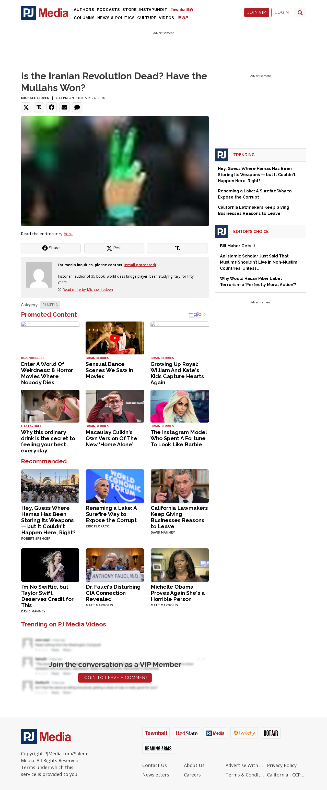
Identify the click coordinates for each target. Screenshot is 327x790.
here (68, 234)
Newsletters (155, 775)
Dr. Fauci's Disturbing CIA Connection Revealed (113, 593)
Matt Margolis (99, 605)
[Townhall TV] (184, 9)
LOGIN (282, 12)
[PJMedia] (44, 12)
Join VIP (257, 12)
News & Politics (116, 18)
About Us (194, 765)
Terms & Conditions (245, 775)
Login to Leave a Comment (114, 677)
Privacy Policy (282, 765)
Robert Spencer (35, 538)
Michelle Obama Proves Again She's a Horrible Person (178, 593)
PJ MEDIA (50, 305)
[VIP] (183, 17)
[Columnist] (41, 274)
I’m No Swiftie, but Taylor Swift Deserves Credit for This (47, 596)
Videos (166, 18)
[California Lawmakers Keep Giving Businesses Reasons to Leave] (180, 485)
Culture (146, 18)
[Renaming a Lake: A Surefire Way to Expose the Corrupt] (115, 485)
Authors (84, 9)
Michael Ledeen (35, 98)
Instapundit (153, 9)
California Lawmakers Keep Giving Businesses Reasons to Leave (179, 517)
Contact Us (154, 765)
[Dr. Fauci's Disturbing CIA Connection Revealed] (115, 564)
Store (129, 9)
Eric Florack (97, 526)
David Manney (163, 532)
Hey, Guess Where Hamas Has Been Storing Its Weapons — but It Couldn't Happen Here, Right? (48, 520)
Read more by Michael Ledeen (88, 289)
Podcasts (108, 9)
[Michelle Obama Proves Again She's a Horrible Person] (180, 564)
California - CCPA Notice (286, 775)
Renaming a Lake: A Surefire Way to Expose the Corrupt (111, 514)
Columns (84, 18)
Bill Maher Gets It (237, 245)
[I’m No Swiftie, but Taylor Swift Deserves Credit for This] (50, 564)
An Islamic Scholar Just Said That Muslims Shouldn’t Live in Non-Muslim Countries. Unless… (258, 262)
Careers (192, 775)
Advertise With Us (245, 765)
